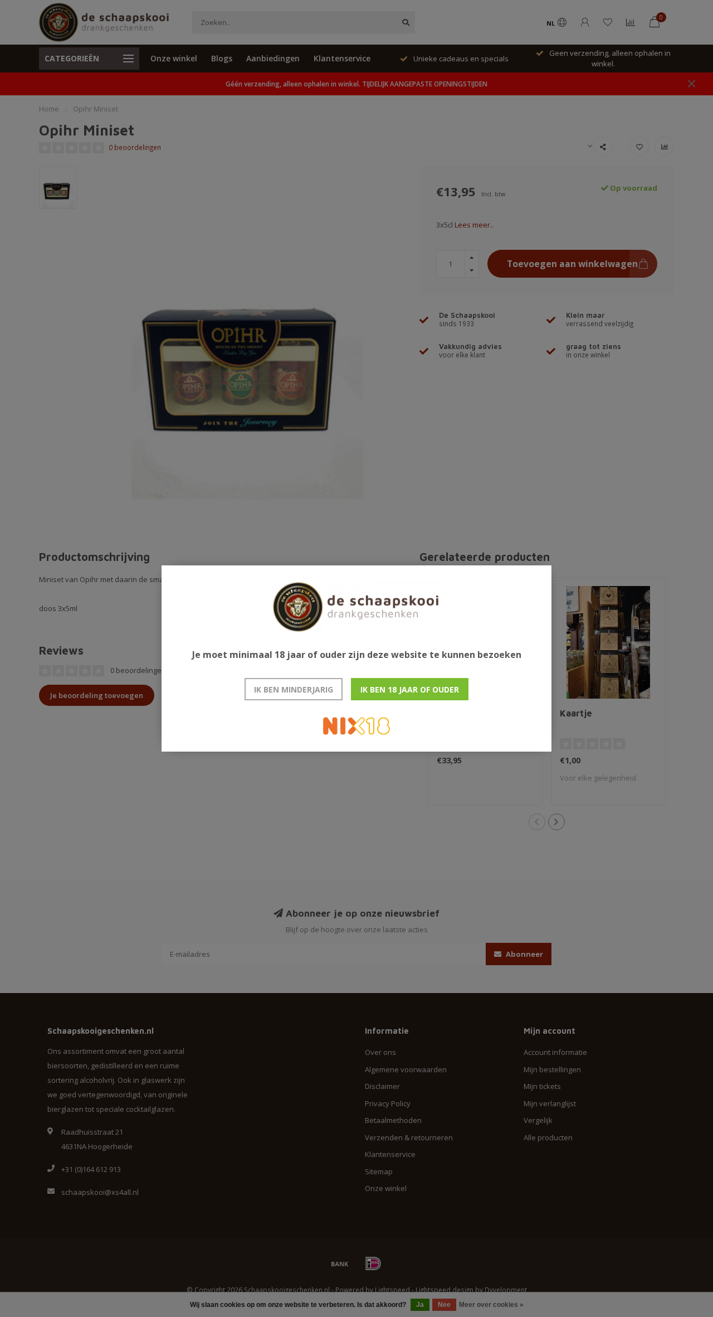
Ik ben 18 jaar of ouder (409, 689)
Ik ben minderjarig (293, 689)
